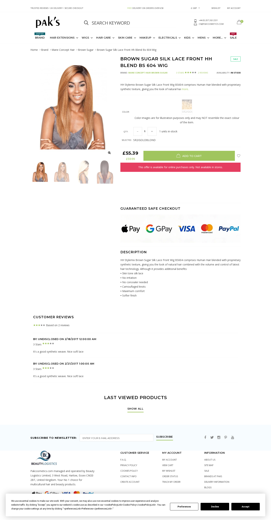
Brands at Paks (213, 476)
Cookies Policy (129, 470)
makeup (145, 37)
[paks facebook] (205, 437)
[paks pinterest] (225, 437)
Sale (233, 36)
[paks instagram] (218, 437)
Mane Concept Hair (63, 50)
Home (34, 50)
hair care (103, 37)
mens (201, 37)
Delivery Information (216, 481)
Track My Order (171, 481)
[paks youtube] (232, 437)
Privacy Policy (128, 465)
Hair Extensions (62, 37)
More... (218, 37)
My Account (169, 459)
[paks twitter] (212, 437)
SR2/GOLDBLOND (187, 111)
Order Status (170, 476)
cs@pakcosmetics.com (211, 24)
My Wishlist (168, 470)
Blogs (207, 487)
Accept (245, 506)
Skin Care (125, 37)
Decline (215, 506)
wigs (85, 37)
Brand (40, 36)
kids (187, 37)
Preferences (184, 506)
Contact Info (128, 476)
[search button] (86, 23)
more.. (185, 89)
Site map (208, 465)
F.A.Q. (123, 459)
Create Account (130, 481)
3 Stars (192, 72)
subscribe (164, 436)
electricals (168, 37)
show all (135, 408)
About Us (209, 459)
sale (206, 470)
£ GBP (194, 8)
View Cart (167, 465)
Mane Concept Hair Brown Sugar (148, 72)
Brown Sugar (85, 50)
